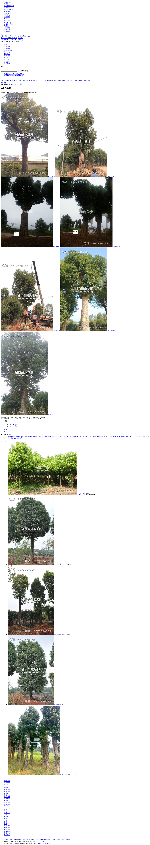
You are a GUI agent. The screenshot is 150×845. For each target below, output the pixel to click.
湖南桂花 (7, 29)
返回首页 (3, 82)
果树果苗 (86, 80)
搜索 (26, 70)
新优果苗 (7, 804)
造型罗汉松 (7, 22)
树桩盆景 (32, 80)
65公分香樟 (57, 704)
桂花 (2, 36)
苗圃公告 (7, 781)
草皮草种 (25, 80)
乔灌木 (38, 80)
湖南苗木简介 (8, 839)
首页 (5, 45)
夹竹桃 (6, 18)
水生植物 (20, 38)
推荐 (5, 429)
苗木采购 (55, 839)
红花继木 (7, 26)
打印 (5, 431)
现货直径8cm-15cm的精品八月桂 (14, 74)
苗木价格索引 (5, 39)
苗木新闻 (7, 48)
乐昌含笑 (7, 4)
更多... (10, 434)
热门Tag (20, 39)
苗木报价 (23, 839)
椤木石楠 (7, 11)
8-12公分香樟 (81, 494)
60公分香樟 (57, 564)
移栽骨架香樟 (8, 24)
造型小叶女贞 (5, 38)
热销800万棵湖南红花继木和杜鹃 (14, 76)
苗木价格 (7, 52)
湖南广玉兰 (7, 20)
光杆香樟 (7, 7)
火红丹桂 (7, 31)
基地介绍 (7, 46)
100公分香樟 (13, 426)
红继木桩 (7, 17)
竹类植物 (80, 80)
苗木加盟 (7, 61)
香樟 (5, 36)
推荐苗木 (13, 39)
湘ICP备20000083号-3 (44, 843)
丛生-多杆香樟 (8, 9)
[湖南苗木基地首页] (1, 35)
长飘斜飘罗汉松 (9, 6)
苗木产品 (7, 54)
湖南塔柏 (7, 15)
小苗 (9, 36)
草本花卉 (27, 36)
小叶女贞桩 (7, 2)
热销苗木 (7, 55)
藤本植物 (7, 802)
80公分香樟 (51, 176)
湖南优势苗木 (8, 50)
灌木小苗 (19, 80)
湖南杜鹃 (7, 28)
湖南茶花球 (7, 13)
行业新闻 (7, 782)
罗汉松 (6, 80)
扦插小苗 (60, 80)
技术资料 (42, 839)
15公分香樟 (63, 774)
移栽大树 (73, 80)
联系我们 (7, 63)
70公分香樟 (13, 424)
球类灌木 (14, 36)
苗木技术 (7, 57)
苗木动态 (36, 839)
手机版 (3, 41)
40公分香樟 (57, 634)
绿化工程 (7, 59)
